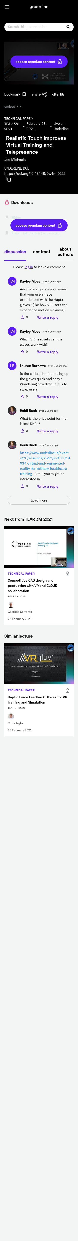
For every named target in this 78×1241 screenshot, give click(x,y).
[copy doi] (11, 179)
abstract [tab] (41, 251)
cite (55, 94)
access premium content (35, 61)
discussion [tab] (15, 251)
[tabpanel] (39, 384)
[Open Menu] (7, 7)
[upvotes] (22, 317)
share (36, 94)
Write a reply (47, 317)
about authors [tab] (65, 251)
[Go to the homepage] (39, 7)
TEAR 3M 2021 (39, 519)
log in (29, 267)
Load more (39, 500)
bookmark (12, 94)
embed (9, 106)
